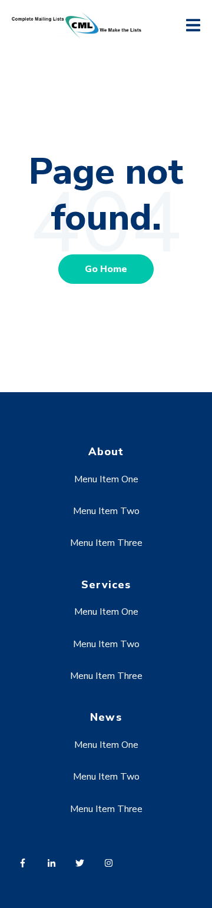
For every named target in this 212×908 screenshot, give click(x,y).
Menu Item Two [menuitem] (106, 511)
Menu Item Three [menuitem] (106, 542)
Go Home (106, 269)
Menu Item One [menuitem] (106, 479)
